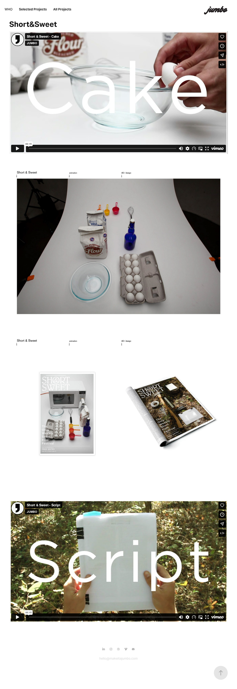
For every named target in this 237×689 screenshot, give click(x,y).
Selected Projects (33, 9)
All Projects (62, 9)
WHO (8, 9)
